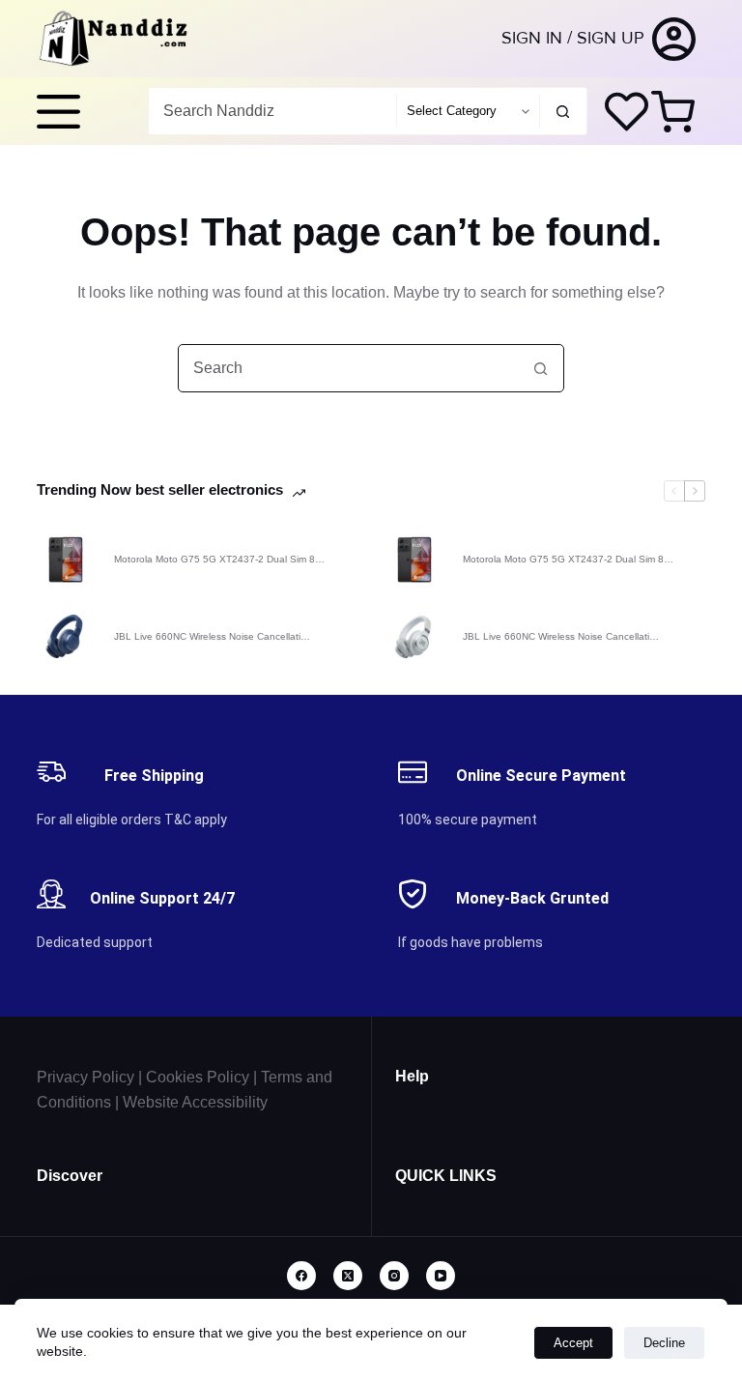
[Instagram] (394, 1275)
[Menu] (58, 111)
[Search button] (563, 111)
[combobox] (272, 111)
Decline (664, 1343)
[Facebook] (301, 1275)
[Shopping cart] (676, 111)
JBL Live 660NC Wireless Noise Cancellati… (212, 636)
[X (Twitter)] (347, 1275)
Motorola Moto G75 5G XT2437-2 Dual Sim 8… (219, 559)
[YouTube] (440, 1275)
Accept (573, 1343)
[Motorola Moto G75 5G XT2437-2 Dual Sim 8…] (66, 560)
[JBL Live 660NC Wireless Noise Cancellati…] (66, 637)
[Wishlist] (626, 111)
